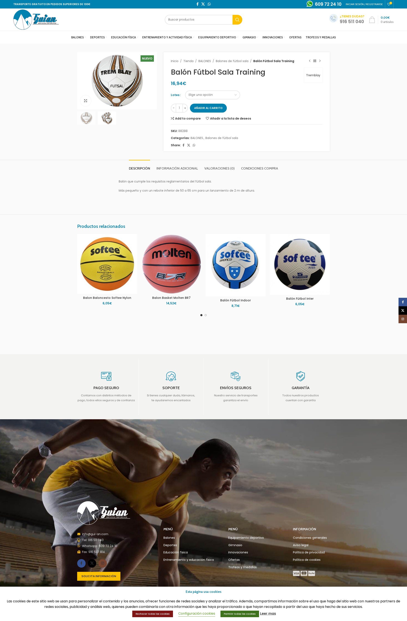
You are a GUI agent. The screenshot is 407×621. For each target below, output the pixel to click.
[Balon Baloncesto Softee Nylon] (107, 264)
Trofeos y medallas (242, 567)
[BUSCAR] (237, 20)
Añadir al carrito (208, 108)
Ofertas (234, 560)
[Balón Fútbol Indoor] (236, 265)
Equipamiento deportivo (246, 538)
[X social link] (203, 4)
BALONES (204, 61)
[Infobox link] (106, 387)
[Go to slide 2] (206, 315)
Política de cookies (307, 560)
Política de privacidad (309, 552)
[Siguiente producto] (319, 61)
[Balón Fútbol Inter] (300, 264)
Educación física (175, 552)
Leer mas (268, 613)
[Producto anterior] (309, 61)
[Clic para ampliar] (85, 100)
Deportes (170, 545)
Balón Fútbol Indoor (235, 300)
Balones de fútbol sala (232, 61)
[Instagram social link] (102, 563)
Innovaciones (238, 552)
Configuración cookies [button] (196, 613)
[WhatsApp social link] (209, 4)
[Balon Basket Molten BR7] (171, 264)
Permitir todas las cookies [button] (240, 613)
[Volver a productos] (314, 61)
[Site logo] (36, 19)
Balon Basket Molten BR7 (171, 298)
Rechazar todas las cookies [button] (153, 613)
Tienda (188, 61)
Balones (169, 538)
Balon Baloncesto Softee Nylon (107, 298)
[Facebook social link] (197, 4)
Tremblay (313, 75)
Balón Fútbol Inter (300, 299)
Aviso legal (300, 545)
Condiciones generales (310, 538)
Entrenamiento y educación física (188, 560)
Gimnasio (235, 545)
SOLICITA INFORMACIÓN (98, 576)
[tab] (139, 166)
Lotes (175, 95)
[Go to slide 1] (201, 315)
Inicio (174, 61)
